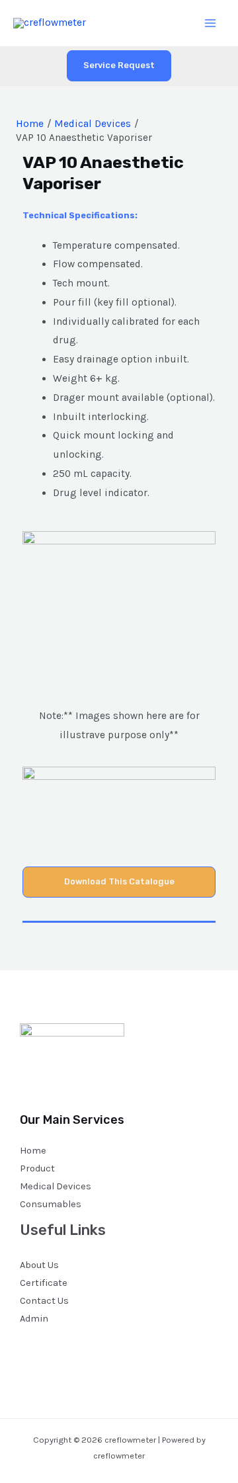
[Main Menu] (210, 23)
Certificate (43, 1283)
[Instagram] (64, 1350)
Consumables (50, 1204)
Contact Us (44, 1300)
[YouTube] (82, 1350)
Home (33, 1150)
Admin (34, 1318)
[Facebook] (29, 1350)
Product (37, 1168)
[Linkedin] (100, 1350)
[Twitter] (47, 1350)
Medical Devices (55, 1186)
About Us (39, 1265)
